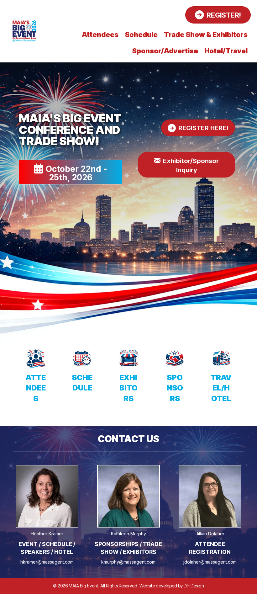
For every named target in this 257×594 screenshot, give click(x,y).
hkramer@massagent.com (47, 562)
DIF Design (194, 585)
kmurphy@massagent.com (128, 562)
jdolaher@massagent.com (210, 562)
